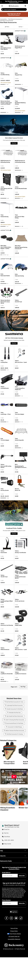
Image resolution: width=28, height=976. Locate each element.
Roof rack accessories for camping (15, 734)
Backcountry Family (6, 861)
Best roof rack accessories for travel (14, 702)
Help (1, 850)
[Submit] (2, 9)
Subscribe (22, 875)
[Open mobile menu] (2, 6)
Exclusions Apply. (5, 889)
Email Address (6, 872)
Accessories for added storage (15, 727)
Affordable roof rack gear (15, 712)
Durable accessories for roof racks (15, 709)
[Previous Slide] (1, 2)
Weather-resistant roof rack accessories (14, 730)
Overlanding (3, 19)
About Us (3, 856)
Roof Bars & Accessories (6, 20)
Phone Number (6, 900)
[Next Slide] (27, 2)
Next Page (23, 686)
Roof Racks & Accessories (15, 19)
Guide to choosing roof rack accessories (14, 719)
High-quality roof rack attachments (14, 716)
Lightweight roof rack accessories (15, 705)
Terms (14, 897)
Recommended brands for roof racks (14, 723)
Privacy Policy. (19, 897)
